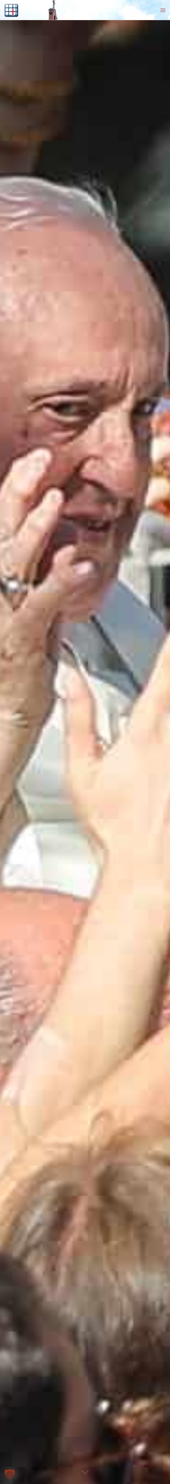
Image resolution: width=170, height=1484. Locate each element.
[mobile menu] (163, 10)
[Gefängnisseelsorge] (11, 10)
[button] (9, 1474)
